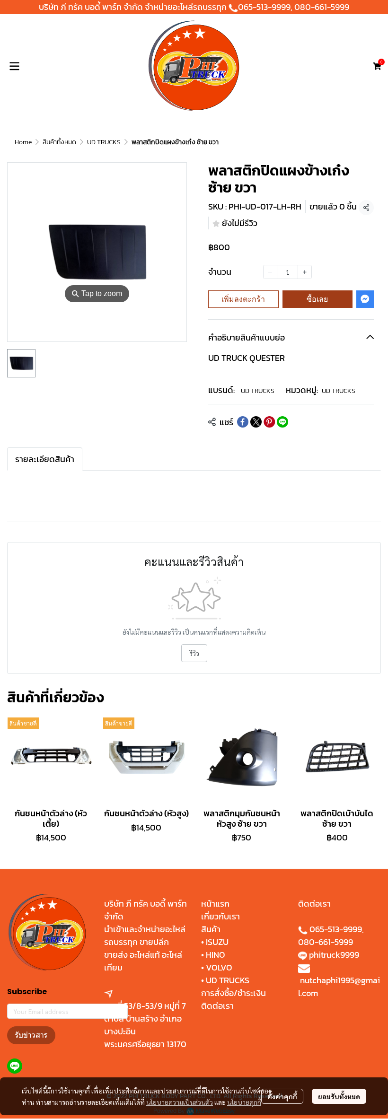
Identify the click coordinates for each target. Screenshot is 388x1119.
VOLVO (219, 967)
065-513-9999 (264, 6)
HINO (215, 954)
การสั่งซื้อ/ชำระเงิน (233, 993)
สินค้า (210, 929)
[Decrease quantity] (270, 272)
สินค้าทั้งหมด (59, 142)
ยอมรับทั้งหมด (339, 1096)
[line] (14, 1066)
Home (23, 142)
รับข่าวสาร (31, 1035)
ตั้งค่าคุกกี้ (282, 1096)
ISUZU (217, 941)
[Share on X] (256, 422)
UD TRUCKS (104, 142)
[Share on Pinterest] (269, 422)
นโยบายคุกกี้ (244, 1102)
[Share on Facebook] (242, 422)
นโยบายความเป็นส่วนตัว (179, 1102)
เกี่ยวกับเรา (220, 916)
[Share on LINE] (282, 422)
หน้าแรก (215, 903)
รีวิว (194, 653)
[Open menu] (14, 66)
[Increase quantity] (304, 272)
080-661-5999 (321, 6)
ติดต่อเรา (217, 1005)
